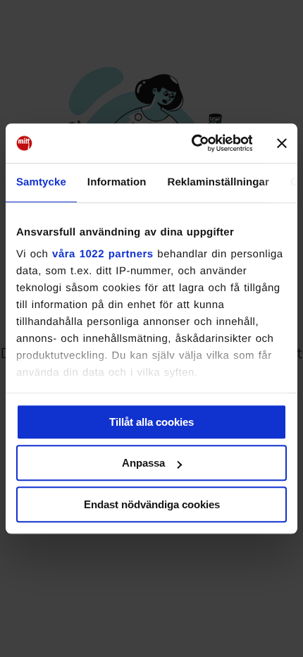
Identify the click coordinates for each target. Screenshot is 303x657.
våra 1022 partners (103, 254)
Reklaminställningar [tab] (217, 182)
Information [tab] (117, 182)
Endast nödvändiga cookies (152, 504)
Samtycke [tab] (41, 182)
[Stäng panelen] (282, 143)
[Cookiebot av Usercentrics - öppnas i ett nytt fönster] (192, 143)
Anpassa (143, 463)
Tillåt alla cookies (151, 422)
